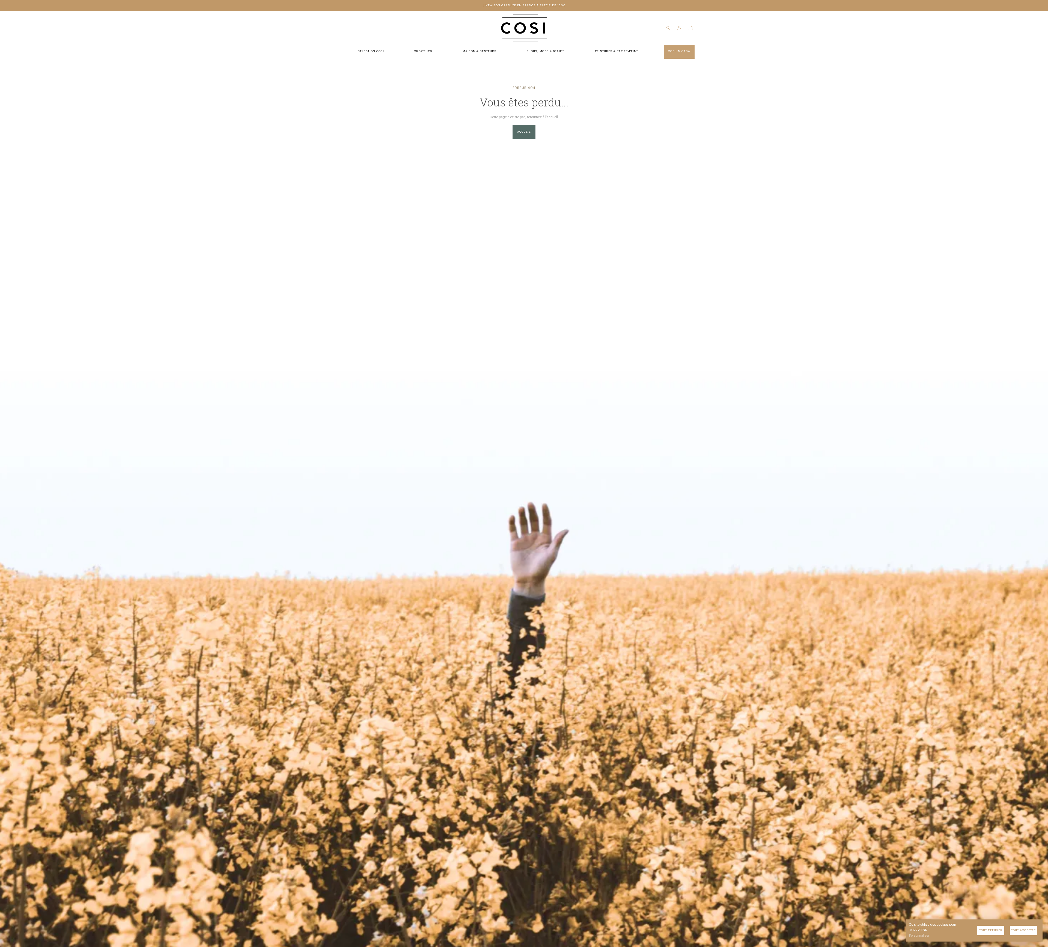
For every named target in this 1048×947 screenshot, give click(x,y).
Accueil (524, 131)
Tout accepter (1023, 930)
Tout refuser (990, 930)
